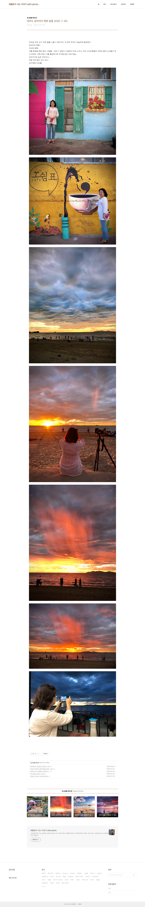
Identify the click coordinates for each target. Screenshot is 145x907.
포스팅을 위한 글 (34, 762)
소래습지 (96, 876)
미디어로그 (113, 4)
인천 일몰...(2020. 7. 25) (37, 774)
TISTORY (73, 904)
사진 (44, 880)
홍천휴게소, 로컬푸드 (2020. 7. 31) (40, 766)
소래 (67, 880)
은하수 (93, 873)
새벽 (72, 880)
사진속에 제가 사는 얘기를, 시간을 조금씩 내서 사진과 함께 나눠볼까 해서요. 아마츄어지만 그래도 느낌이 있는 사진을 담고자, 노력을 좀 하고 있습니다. (69, 834)
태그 (104, 4)
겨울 (52, 883)
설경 (78, 880)
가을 (58, 883)
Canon (66, 873)
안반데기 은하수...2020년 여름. (39, 776)
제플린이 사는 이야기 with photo (23, 4)
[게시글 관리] (38, 753)
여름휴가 (45, 883)
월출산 (80, 873)
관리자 (79, 904)
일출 (98, 880)
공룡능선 (45, 876)
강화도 (58, 873)
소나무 (59, 876)
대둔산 (73, 873)
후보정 (71, 876)
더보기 (43, 886)
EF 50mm (66, 883)
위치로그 (123, 4)
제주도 (88, 876)
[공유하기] (35, 753)
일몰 (50, 880)
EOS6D (51, 873)
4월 (65, 876)
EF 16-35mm (58, 880)
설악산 (100, 873)
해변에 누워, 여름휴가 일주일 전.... (40, 771)
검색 (134, 875)
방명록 (132, 4)
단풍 (86, 873)
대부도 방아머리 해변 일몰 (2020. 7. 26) (41, 769)
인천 (52, 876)
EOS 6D (85, 880)
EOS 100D (79, 876)
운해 (44, 873)
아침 (92, 880)
